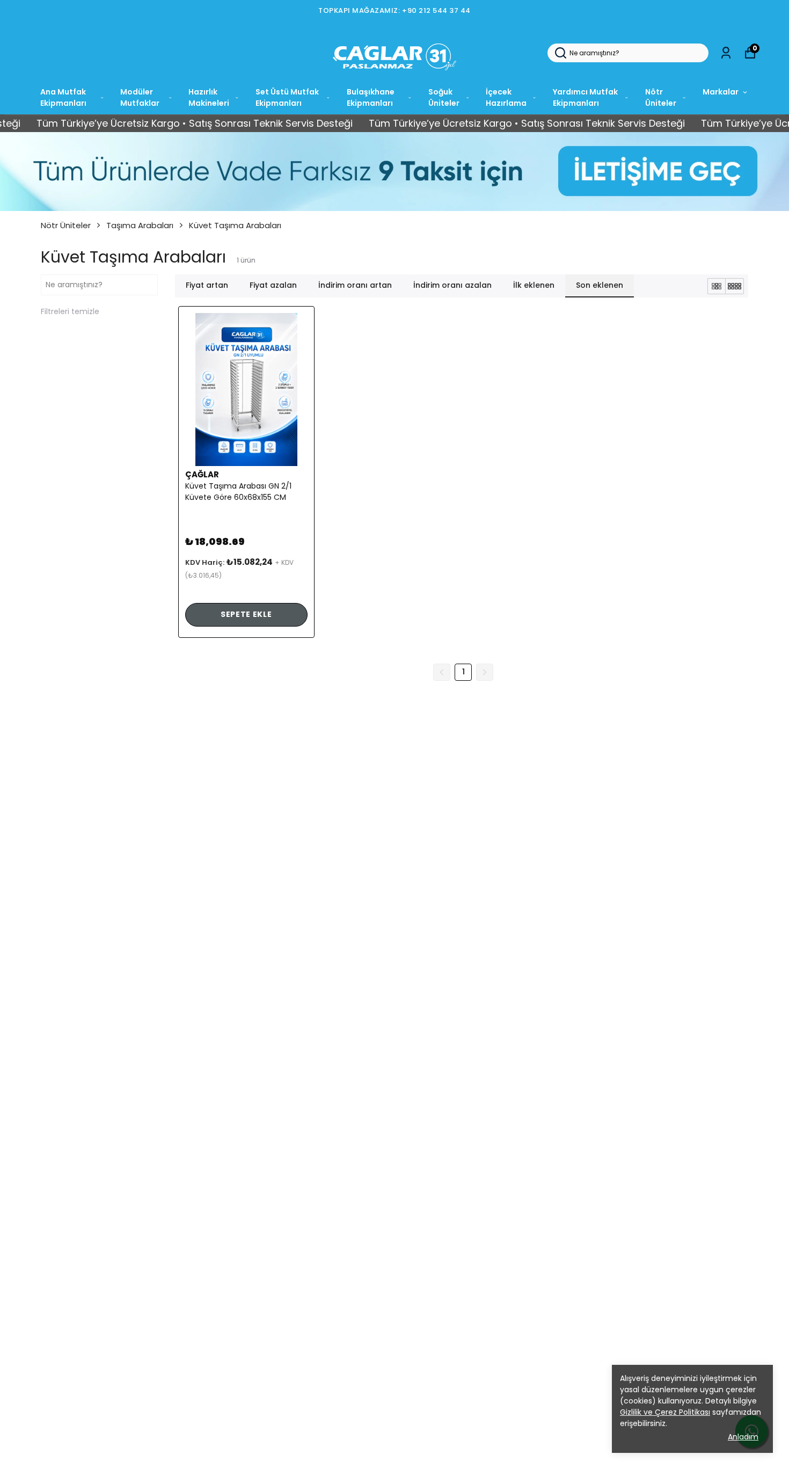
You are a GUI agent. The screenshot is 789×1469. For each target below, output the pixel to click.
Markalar (721, 91)
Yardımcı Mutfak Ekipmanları (585, 97)
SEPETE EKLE (246, 614)
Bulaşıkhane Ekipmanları (370, 97)
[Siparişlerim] (726, 53)
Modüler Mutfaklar (139, 97)
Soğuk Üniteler (443, 97)
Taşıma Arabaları (139, 225)
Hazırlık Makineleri (208, 97)
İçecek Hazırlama (506, 97)
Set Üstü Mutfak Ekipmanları (287, 97)
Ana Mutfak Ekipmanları (63, 97)
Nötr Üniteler (660, 97)
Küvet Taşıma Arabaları (235, 225)
